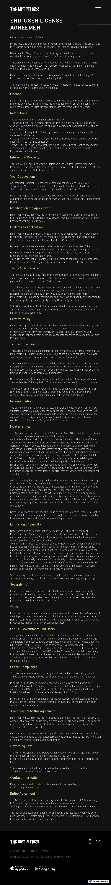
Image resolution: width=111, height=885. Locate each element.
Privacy (45, 850)
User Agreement (18, 850)
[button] (98, 9)
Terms (34, 850)
